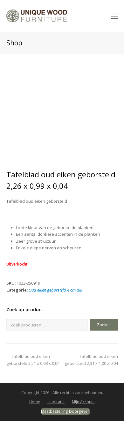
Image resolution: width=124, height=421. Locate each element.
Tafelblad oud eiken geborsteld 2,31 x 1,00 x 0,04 (91, 359)
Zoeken (104, 324)
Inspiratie (56, 402)
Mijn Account (83, 402)
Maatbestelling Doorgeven (65, 411)
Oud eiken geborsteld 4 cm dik (55, 290)
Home (34, 402)
